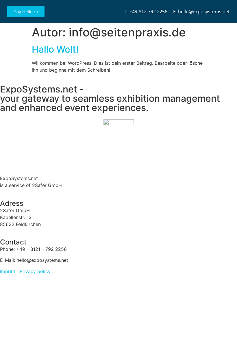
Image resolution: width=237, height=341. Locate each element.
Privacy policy (35, 271)
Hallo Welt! (55, 49)
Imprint (7, 271)
